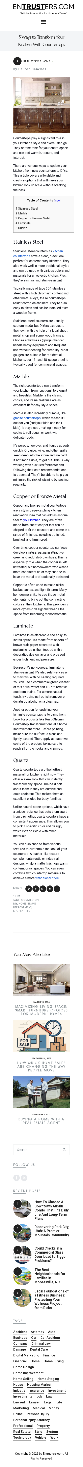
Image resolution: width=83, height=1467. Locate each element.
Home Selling (23, 1379)
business (20, 1338)
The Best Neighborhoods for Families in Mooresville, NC (49, 1276)
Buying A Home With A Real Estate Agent (41, 1121)
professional (23, 1426)
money (54, 1408)
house (18, 1385)
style (38, 1432)
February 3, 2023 (41, 1114)
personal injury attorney (31, 1420)
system (52, 1432)
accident (20, 1332)
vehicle (40, 1437)
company (20, 1344)
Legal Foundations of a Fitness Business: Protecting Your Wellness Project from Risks (51, 1299)
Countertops (30, 899)
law (49, 1396)
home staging (48, 1379)
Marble (21, 213)
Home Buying (54, 1361)
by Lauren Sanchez (30, 69)
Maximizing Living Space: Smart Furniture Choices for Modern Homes (41, 1010)
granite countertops (27, 418)
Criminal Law (41, 1344)
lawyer (34, 1402)
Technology (22, 1437)
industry (19, 1390)
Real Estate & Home (33, 61)
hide (57, 200)
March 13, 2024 (41, 1002)
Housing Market (39, 1385)
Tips (28, 910)
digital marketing (26, 1355)
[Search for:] (41, 1150)
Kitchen (18, 910)
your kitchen (31, 520)
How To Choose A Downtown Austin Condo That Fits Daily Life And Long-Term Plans (51, 1210)
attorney (37, 1332)
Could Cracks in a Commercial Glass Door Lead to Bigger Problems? (50, 1254)
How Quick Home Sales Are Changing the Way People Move (41, 1066)
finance (49, 1355)
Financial (20, 1361)
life (59, 1402)
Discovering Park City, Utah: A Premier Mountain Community (51, 1231)
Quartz (21, 228)
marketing (21, 1408)
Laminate (23, 223)
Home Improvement (28, 1373)
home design (23, 1367)
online (18, 1414)
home (23, 903)
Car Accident (50, 1338)
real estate (22, 1432)
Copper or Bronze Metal (33, 218)
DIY (15, 903)
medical (39, 1408)
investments (22, 1396)
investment (57, 1390)
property (43, 1426)
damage (19, 1349)
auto (51, 1332)
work (54, 1437)
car (33, 1338)
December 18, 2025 (41, 1058)
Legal (48, 1402)
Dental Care (39, 1349)
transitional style (47, 878)
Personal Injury (38, 1414)
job (39, 1396)
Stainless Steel (27, 208)
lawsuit (19, 1402)
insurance (36, 1390)
